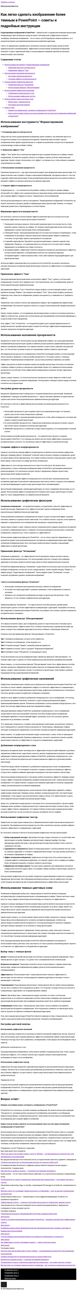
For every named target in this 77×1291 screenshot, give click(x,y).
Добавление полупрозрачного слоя (21, 93)
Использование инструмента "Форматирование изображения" (27, 65)
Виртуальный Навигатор (9, 6)
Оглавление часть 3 (12, 1276)
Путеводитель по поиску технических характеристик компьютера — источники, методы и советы (36, 1262)
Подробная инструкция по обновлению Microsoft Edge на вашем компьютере (29, 1214)
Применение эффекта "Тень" (18, 70)
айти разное (5, 1217)
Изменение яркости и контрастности (21, 68)
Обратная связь (10, 1278)
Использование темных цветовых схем (19, 99)
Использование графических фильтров (19, 82)
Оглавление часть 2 (12, 1273)
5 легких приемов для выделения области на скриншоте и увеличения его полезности (32, 1237)
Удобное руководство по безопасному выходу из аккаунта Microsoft (26, 1257)
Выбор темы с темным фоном (19, 102)
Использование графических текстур (21, 96)
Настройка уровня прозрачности (20, 76)
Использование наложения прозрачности (20, 73)
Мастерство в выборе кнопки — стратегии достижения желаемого (25, 1259)
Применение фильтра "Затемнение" (21, 85)
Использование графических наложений (19, 90)
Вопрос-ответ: (10, 107)
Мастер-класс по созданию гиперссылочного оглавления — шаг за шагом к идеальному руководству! (38, 1265)
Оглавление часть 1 (12, 1270)
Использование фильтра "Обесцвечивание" (24, 87)
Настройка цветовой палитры (19, 105)
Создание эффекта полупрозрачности (22, 79)
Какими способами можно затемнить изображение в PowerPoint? (32, 110)
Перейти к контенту (8, 2)
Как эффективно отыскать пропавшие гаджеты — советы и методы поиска (28, 1242)
